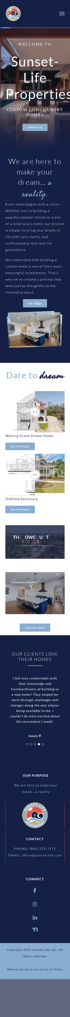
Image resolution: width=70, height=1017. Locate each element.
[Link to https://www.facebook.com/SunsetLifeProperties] (35, 890)
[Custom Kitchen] (35, 329)
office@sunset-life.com (42, 855)
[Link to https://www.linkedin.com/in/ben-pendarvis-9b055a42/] (35, 918)
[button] (9, 329)
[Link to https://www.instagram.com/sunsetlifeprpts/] (35, 904)
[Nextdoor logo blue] (35, 928)
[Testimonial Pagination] (27, 744)
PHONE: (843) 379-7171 (35, 849)
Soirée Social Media (48, 969)
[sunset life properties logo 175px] (35, 803)
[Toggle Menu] (61, 13)
